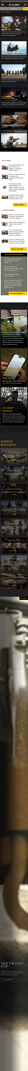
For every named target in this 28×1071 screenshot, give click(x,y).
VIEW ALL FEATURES (17, 249)
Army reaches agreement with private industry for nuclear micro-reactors (14, 103)
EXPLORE (13, 8)
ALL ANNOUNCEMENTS (16, 293)
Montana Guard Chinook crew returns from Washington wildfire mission (14, 57)
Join (25, 8)
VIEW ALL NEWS (18, 204)
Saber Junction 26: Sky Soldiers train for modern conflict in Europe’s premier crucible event (14, 33)
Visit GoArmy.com (8, 979)
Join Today (23, 598)
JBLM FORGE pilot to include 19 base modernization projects (14, 80)
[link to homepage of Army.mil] (14, 4)
